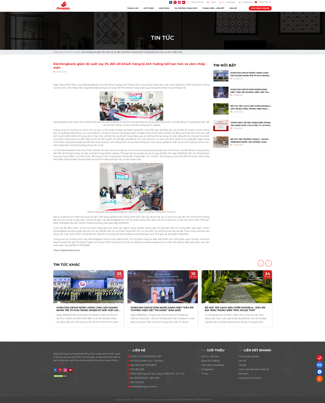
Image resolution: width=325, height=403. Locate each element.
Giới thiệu (148, 8)
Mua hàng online (260, 8)
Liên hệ (233, 8)
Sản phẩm (164, 8)
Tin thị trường (73, 52)
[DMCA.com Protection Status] (61, 376)
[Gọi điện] (319, 358)
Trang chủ (132, 8)
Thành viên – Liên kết (213, 8)
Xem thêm (59, 363)
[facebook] (319, 372)
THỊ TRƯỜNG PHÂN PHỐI (185, 8)
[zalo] (319, 365)
